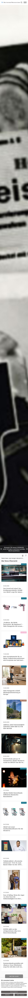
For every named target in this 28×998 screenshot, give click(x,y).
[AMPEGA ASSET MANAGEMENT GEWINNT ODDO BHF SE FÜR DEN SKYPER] (14, 709)
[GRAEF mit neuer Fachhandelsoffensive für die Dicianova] (14, 812)
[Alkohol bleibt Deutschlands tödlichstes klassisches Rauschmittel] (14, 777)
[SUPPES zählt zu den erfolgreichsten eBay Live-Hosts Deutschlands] (14, 914)
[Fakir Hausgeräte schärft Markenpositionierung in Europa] (14, 675)
